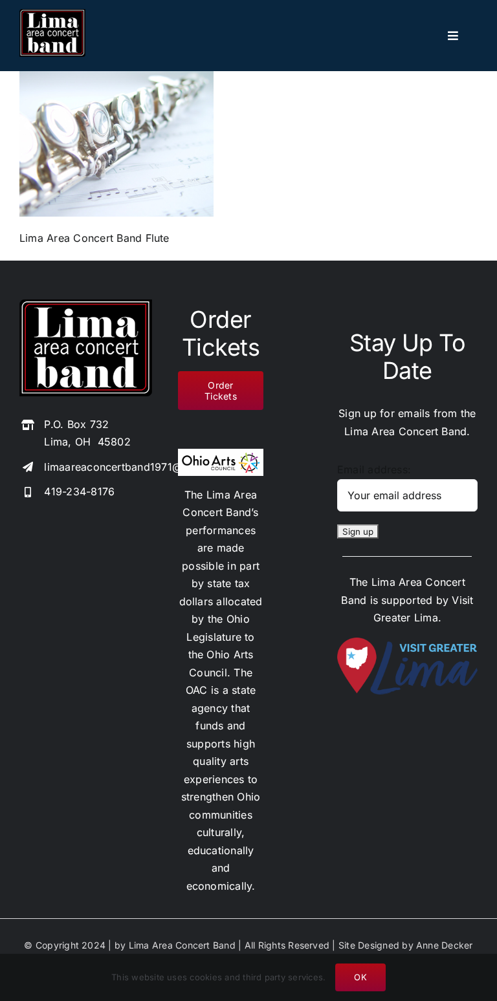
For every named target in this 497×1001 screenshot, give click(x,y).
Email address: (374, 469)
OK (360, 977)
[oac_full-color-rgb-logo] (220, 453)
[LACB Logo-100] (52, 14)
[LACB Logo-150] (85, 304)
